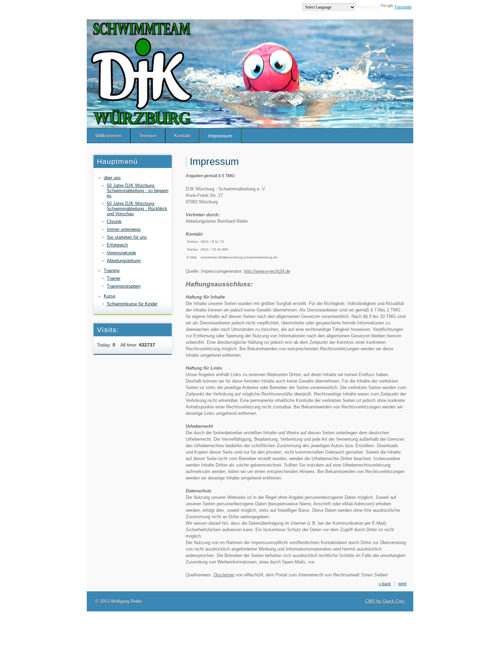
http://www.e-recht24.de (267, 271)
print (402, 583)
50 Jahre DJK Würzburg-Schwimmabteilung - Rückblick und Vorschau (137, 208)
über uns (112, 177)
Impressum (220, 135)
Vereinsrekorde (121, 252)
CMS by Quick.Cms (385, 601)
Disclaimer (224, 574)
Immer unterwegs (124, 229)
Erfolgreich (117, 245)
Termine (147, 135)
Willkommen (108, 135)
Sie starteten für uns (127, 237)
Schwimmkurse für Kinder (132, 303)
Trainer (113, 278)
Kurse (109, 296)
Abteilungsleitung (123, 260)
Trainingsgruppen (123, 286)
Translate (403, 7)
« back (385, 583)
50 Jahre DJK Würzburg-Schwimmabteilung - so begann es (137, 190)
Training (111, 270)
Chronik (114, 221)
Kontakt (182, 135)
